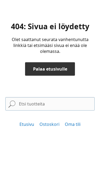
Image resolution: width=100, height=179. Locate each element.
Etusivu (26, 124)
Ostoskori (49, 124)
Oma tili (73, 124)
